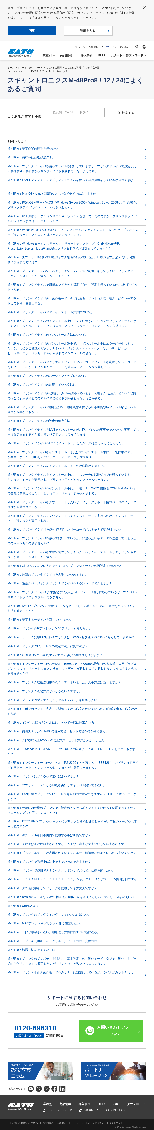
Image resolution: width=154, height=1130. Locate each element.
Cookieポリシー (65, 1123)
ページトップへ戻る (149, 1067)
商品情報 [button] (66, 55)
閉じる (144, 7)
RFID (101, 55)
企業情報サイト (97, 47)
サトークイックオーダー (60, 1110)
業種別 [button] (47, 55)
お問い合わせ (124, 47)
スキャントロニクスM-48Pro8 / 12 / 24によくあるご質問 (39, 71)
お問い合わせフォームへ (115, 1030)
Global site (144, 47)
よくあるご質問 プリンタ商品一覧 (82, 67)
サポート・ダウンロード (30, 67)
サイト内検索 (136, 46)
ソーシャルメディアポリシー (91, 1123)
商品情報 (65, 1104)
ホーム (11, 67)
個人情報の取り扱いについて (24, 1123)
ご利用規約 (47, 1123)
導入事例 (87, 55)
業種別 (47, 1104)
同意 (32, 30)
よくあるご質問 (54, 67)
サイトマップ (116, 1123)
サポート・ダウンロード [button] (126, 55)
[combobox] (76, 112)
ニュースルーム (76, 47)
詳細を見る (87, 30)
